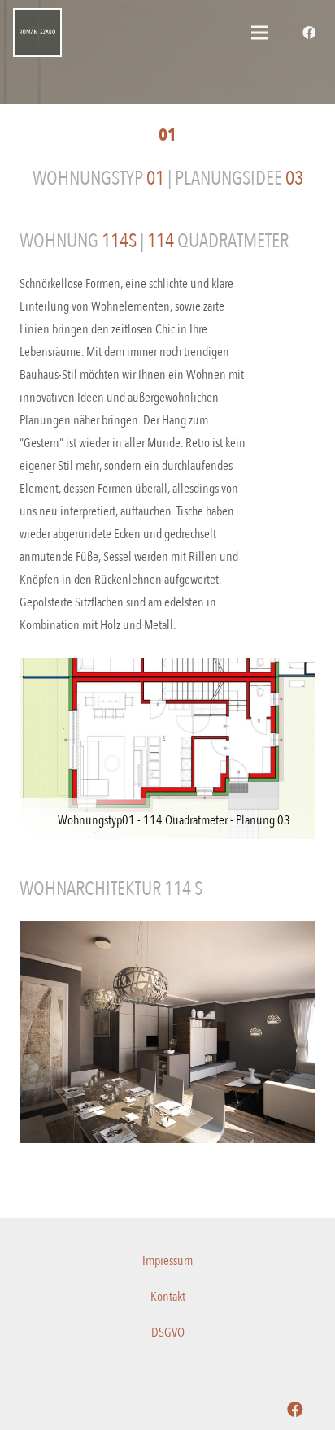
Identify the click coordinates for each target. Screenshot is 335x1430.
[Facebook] (309, 33)
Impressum (167, 1261)
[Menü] (259, 32)
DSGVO (168, 1332)
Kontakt (167, 1297)
